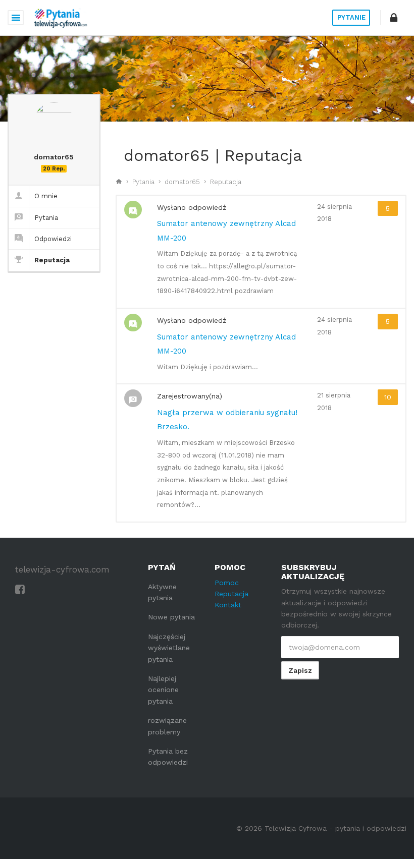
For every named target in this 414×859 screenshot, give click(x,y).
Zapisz (300, 670)
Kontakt (228, 605)
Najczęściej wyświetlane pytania (169, 648)
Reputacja (52, 260)
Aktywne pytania (162, 592)
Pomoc (227, 583)
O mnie (46, 196)
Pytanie (351, 17)
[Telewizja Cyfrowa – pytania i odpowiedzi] (60, 18)
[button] (393, 17)
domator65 (182, 182)
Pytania (46, 217)
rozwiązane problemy (167, 725)
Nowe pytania (171, 617)
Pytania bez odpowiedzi (168, 756)
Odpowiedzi (53, 239)
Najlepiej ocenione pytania (163, 689)
